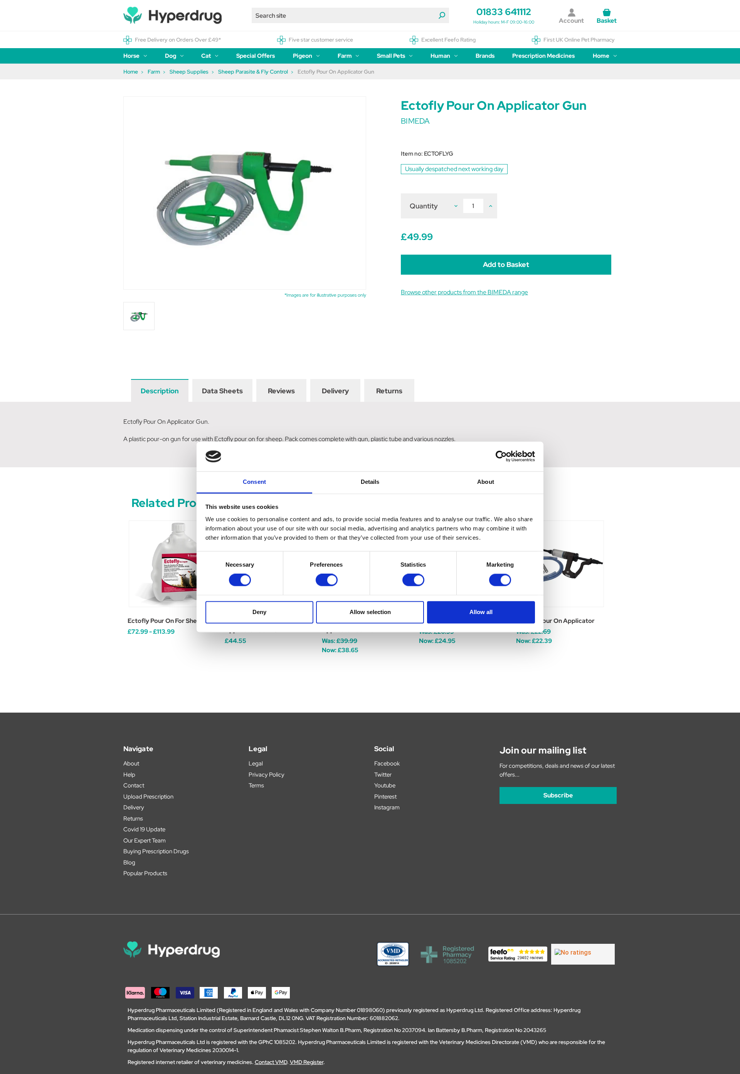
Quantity (424, 205)
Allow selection (370, 612)
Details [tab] (370, 481)
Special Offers (255, 56)
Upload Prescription (148, 796)
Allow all (481, 612)
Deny (259, 612)
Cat (206, 56)
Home (601, 56)
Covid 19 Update (144, 829)
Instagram (387, 807)
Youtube (384, 785)
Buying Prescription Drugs (156, 851)
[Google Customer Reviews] (583, 954)
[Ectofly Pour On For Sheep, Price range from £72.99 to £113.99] (172, 563)
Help (129, 775)
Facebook (387, 763)
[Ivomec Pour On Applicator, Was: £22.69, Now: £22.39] (560, 563)
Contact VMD (271, 1062)
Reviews (281, 390)
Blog (129, 862)
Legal (256, 763)
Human (440, 56)
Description (160, 390)
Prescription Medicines (543, 56)
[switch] (327, 580)
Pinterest (385, 796)
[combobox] (350, 15)
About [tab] (485, 481)
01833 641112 (503, 12)
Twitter (383, 775)
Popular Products (145, 873)
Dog (170, 56)
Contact (133, 785)
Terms (256, 785)
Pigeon (302, 56)
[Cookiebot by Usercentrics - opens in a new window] (501, 456)
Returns (389, 390)
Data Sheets (222, 390)
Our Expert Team (144, 840)
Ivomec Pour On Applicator (555, 621)
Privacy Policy (266, 775)
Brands (485, 56)
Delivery (335, 390)
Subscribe (558, 795)
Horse (131, 56)
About (131, 763)
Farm (345, 56)
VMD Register (306, 1062)
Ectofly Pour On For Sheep (166, 621)
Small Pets (391, 56)
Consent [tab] (254, 481)
